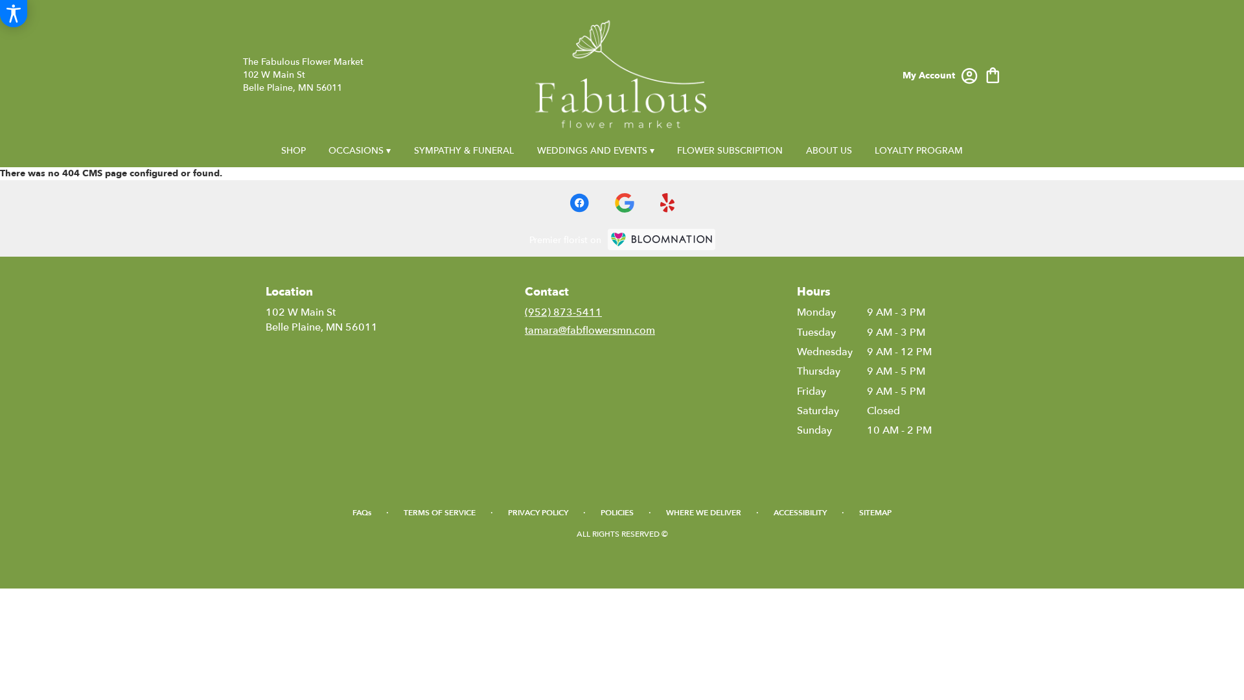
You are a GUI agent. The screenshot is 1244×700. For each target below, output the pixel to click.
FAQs (361, 513)
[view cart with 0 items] (993, 74)
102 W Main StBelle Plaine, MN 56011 (322, 319)
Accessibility (800, 513)
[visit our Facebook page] (579, 203)
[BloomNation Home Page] (661, 239)
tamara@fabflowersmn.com (590, 330)
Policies (617, 513)
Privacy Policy (538, 513)
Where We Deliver (703, 513)
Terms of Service (440, 513)
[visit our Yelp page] (667, 203)
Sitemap (875, 513)
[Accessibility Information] (13, 13)
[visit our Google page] (624, 203)
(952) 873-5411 (563, 312)
